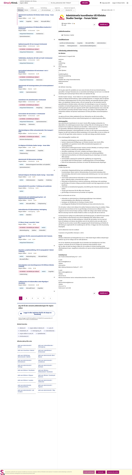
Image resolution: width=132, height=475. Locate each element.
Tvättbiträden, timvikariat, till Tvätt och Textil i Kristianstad (35, 58)
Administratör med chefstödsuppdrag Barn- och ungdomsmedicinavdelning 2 (32, 197)
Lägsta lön (57, 8)
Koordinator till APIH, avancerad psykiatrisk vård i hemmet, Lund (35, 236)
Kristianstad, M (24, 336)
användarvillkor (47, 318)
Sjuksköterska (41, 333)
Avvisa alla (100, 472)
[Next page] (50, 298)
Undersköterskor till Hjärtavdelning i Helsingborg (32, 209)
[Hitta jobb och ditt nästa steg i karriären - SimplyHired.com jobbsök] (11, 3)
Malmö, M (22, 328)
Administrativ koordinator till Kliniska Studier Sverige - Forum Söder (36, 15)
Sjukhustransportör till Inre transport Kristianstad (32, 44)
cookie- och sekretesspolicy (32, 319)
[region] (66, 472)
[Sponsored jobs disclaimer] (114, 10)
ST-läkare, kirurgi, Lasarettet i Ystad (28, 222)
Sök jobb (85, 3)
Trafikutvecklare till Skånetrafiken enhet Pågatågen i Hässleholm (33, 282)
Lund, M (51, 328)
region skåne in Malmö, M (37, 328)
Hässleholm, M (24, 331)
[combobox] (33, 3)
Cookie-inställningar (89, 472)
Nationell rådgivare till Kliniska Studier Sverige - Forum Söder (36, 175)
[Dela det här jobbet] (94, 24)
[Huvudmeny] (127, 3)
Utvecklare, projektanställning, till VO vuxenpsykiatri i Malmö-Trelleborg (36, 250)
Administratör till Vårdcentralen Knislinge (30, 159)
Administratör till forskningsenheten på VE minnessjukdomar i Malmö (36, 86)
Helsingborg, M (36, 331)
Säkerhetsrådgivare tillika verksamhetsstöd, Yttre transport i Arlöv (35, 130)
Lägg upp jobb (106, 3)
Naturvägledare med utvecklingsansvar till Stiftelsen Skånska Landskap (36, 265)
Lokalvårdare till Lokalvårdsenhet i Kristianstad (32, 99)
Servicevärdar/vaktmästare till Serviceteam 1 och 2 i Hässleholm (33, 71)
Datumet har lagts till (69, 8)
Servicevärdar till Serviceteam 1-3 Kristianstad (31, 113)
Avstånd (32, 8)
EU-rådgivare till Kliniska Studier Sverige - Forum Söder (34, 145)
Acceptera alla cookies (113, 472)
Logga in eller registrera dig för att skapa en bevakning (37, 313)
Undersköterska (50, 331)
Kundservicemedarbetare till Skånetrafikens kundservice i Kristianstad (35, 27)
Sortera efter (20, 8)
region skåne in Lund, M (26, 333)
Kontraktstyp (44, 8)
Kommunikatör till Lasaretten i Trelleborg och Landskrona (35, 186)
